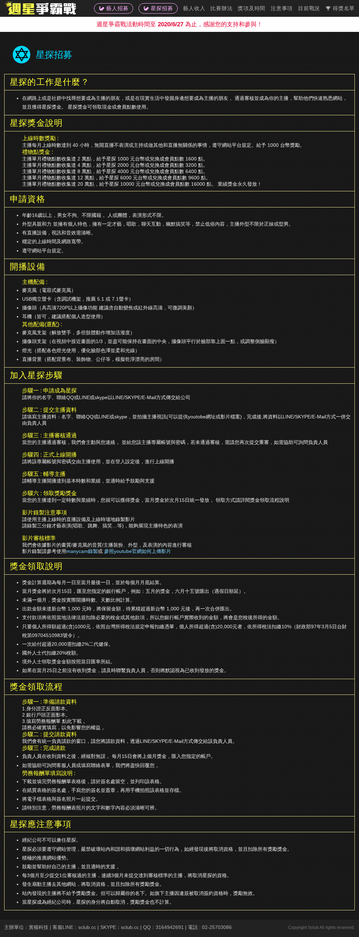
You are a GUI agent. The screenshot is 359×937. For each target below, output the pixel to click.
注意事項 (282, 8)
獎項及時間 (251, 8)
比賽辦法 (221, 8)
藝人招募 (117, 8)
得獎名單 (344, 8)
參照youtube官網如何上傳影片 (137, 551)
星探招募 (162, 8)
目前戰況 (309, 8)
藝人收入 (194, 8)
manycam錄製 (82, 551)
